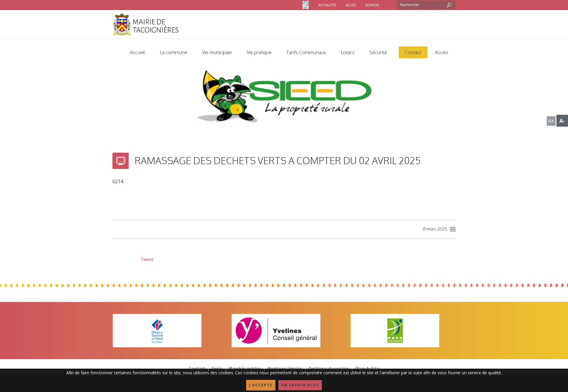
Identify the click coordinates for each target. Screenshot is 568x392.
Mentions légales (284, 368)
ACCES (351, 5)
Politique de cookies (329, 368)
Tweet (147, 259)
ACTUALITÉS (327, 5)
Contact (197, 368)
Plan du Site (367, 368)
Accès (217, 368)
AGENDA (372, 5)
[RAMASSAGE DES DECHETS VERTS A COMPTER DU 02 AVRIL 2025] (284, 100)
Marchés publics (245, 368)
